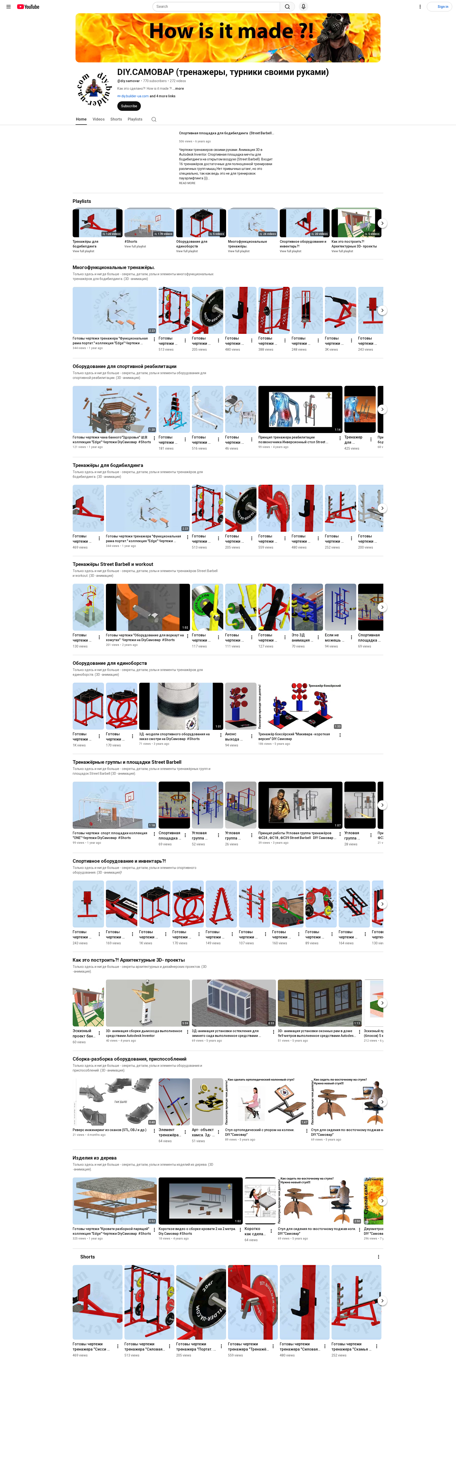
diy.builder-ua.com (135, 96)
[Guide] (8, 6)
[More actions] (154, 339)
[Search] (287, 6)
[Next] (382, 223)
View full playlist (83, 251)
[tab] (81, 119)
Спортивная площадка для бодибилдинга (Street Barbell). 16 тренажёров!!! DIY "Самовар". (226, 133)
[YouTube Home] (28, 6)
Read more (187, 183)
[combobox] (218, 6)
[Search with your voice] (303, 6)
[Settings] (420, 6)
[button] (187, 183)
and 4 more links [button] (163, 96)
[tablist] (228, 119)
